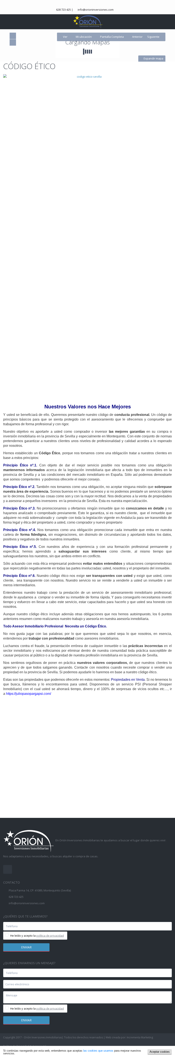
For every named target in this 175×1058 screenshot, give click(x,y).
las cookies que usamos (98, 1050)
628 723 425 (63, 10)
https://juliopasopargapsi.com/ (28, 693)
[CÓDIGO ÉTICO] (87, 234)
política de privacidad (50, 936)
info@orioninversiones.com (96, 10)
